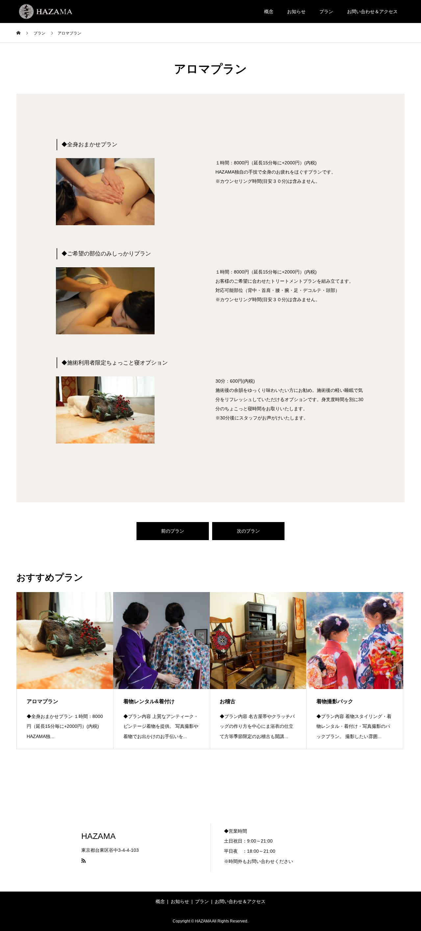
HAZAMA (98, 836)
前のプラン (172, 531)
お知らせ (296, 11)
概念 (268, 11)
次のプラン (248, 531)
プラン (326, 11)
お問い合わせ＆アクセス (372, 11)
